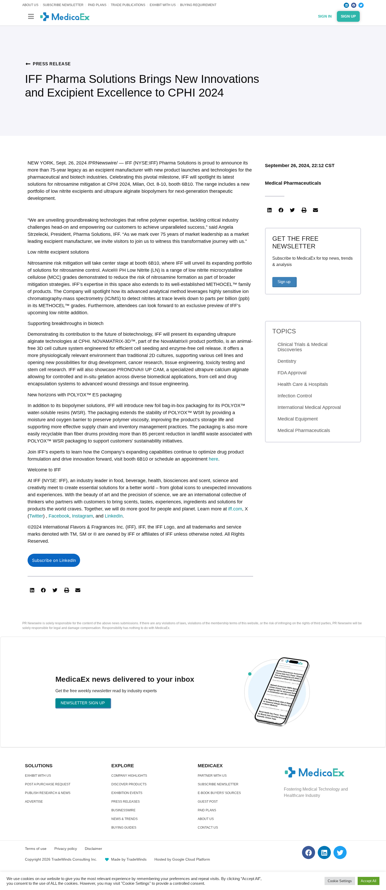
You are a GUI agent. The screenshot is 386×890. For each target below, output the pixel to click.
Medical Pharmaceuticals (293, 183)
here (213, 459)
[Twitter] (361, 5)
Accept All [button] (368, 881)
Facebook (59, 516)
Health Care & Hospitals (303, 384)
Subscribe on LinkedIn (54, 560)
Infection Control (295, 395)
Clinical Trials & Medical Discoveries (302, 347)
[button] (30, 16)
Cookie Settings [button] (340, 881)
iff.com (235, 508)
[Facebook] (353, 5)
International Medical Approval (309, 407)
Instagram (82, 516)
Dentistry (287, 361)
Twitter (36, 516)
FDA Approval (292, 372)
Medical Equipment (298, 419)
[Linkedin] (346, 5)
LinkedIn (114, 516)
